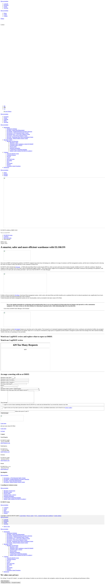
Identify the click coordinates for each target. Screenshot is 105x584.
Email (6, 384)
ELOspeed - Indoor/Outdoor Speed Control (17, 542)
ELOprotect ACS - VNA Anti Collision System (18, 538)
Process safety (13, 551)
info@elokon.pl (4, 469)
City (2, 387)
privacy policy (68, 407)
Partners (9, 569)
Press (8, 566)
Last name (7, 380)
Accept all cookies (16, 582)
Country (7, 388)
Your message (4, 402)
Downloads (9, 567)
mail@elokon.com (5, 451)
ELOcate (18, 267)
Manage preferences (5, 582)
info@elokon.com (5, 460)
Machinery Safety (8, 544)
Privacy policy (30, 515)
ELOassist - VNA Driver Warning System (17, 540)
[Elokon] (7, 111)
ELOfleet (17, 295)
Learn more (3, 423)
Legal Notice (23, 515)
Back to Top (7, 526)
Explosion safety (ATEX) (16, 549)
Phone (2, 385)
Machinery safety (14, 547)
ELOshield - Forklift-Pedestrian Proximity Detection (19, 535)
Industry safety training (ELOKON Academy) (21, 555)
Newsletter (9, 564)
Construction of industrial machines (18, 553)
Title (6, 377)
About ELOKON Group (13, 558)
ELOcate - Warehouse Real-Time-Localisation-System (20, 541)
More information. (5, 581)
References (6, 571)
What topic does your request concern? (14, 390)
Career (8, 562)
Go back (3, 431)
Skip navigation (4, 1)
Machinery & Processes (12, 545)
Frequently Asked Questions (14, 570)
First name (7, 379)
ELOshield (17, 329)
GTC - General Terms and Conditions (44, 515)
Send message (4, 413)
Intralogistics (7, 531)
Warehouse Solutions (12, 533)
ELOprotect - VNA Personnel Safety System (18, 537)
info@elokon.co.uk (5, 443)
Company (7, 382)
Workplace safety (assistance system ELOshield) (21, 548)
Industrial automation (15, 552)
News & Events (10, 563)
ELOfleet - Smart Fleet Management (15, 534)
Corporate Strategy (11, 559)
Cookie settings (57, 515)
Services (9, 560)
